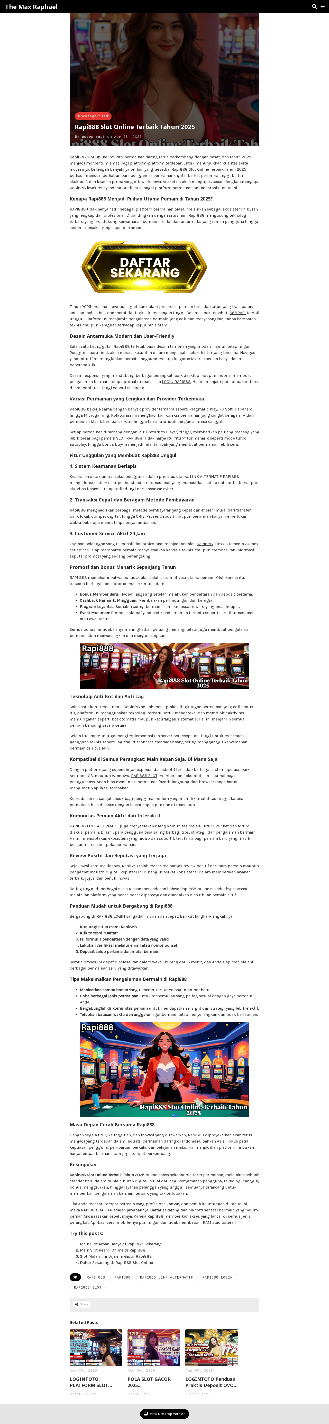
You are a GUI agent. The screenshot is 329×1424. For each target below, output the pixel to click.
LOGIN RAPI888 (176, 381)
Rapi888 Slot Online (88, 156)
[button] (323, 7)
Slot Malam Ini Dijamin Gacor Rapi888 (116, 1256)
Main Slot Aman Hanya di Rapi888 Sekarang (121, 1244)
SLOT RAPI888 (129, 438)
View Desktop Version (167, 1414)
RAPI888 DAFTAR (96, 1210)
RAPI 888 (78, 577)
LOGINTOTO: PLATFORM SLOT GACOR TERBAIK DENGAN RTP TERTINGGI (89, 1382)
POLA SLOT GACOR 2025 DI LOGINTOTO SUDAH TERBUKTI (153, 1382)
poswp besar (140, 1393)
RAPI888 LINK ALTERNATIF (94, 826)
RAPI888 (78, 209)
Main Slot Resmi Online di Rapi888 (112, 1250)
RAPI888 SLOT (144, 775)
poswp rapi (93, 137)
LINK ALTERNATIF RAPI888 (214, 476)
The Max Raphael (31, 7)
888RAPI (238, 312)
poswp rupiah (83, 1393)
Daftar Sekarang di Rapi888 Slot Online (116, 1262)
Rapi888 (78, 409)
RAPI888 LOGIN (110, 916)
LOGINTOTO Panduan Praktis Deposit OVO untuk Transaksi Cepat (211, 1382)
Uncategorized (93, 116)
